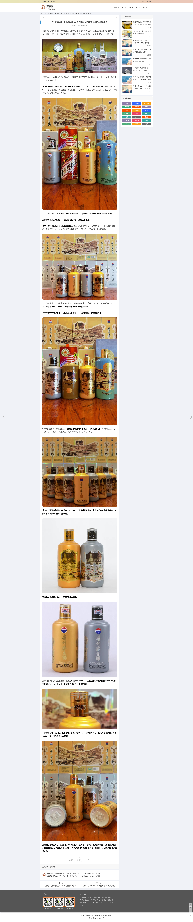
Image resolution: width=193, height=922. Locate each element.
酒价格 (131, 7)
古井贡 (127, 107)
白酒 (127, 110)
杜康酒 (146, 124)
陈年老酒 (126, 113)
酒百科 (123, 7)
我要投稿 (143, 1)
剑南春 (137, 117)
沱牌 (146, 117)
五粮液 (127, 120)
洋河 (136, 113)
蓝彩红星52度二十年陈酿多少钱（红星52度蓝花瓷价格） (142, 88)
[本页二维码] (190, 915)
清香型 (137, 107)
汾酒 (127, 117)
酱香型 (146, 107)
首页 (44, 13)
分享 (87, 860)
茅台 (127, 103)
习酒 (146, 110)
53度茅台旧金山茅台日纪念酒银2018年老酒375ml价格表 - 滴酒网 (78, 876)
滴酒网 (49, 6)
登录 (54, 1)
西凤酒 (127, 124)
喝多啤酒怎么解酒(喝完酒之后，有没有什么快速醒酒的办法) (142, 24)
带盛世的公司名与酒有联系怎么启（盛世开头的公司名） (142, 79)
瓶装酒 (146, 120)
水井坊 (137, 110)
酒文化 (138, 7)
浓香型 (137, 103)
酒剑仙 (89, 873)
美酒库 (145, 7)
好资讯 (149, 1)
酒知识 (116, 7)
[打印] (89, 25)
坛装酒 (137, 120)
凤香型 (146, 113)
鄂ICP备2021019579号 (96, 918)
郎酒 (136, 124)
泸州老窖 (146, 103)
